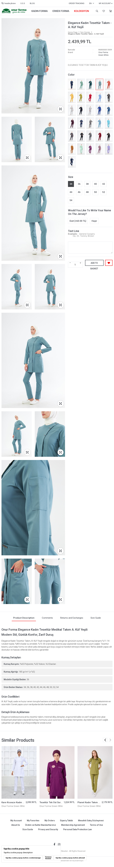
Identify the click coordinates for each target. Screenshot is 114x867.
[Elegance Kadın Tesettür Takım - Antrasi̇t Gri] (90, 136)
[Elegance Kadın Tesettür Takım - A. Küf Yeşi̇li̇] (99, 84)
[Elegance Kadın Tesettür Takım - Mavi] (99, 97)
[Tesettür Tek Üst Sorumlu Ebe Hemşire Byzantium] (57, 772)
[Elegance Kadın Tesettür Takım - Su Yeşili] (81, 149)
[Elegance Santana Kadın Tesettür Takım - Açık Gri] (72, 110)
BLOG (32, 3)
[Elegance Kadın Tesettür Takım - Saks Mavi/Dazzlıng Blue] (99, 110)
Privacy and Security (48, 829)
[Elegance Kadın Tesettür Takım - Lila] (109, 149)
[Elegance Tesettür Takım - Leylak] (99, 149)
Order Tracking (76, 3)
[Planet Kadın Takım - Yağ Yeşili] (95, 772)
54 (71, 200)
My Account (16, 820)
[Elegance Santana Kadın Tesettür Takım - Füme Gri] (109, 97)
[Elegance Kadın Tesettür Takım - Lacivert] (81, 110)
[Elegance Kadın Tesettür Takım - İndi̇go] (81, 123)
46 (79, 192)
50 (95, 192)
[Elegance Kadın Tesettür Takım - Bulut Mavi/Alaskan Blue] (99, 123)
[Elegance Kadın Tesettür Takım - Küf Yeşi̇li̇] (81, 84)
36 (79, 184)
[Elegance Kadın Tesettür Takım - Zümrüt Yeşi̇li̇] (90, 84)
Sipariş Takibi (66, 820)
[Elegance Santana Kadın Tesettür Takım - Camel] (72, 149)
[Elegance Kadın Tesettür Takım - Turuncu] (109, 84)
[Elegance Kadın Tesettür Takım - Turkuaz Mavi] (109, 123)
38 (87, 184)
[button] (110, 740)
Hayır (94, 221)
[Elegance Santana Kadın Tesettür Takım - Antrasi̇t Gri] (90, 123)
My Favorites (103, 11)
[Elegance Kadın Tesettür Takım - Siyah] (81, 136)
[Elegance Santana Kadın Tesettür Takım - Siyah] (109, 136)
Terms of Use (96, 825)
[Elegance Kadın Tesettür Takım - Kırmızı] (90, 97)
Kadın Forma (39, 11)
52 (103, 192)
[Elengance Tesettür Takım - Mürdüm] (72, 123)
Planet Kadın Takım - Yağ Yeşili (93, 802)
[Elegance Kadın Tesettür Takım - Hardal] (72, 97)
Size (70, 176)
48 (87, 192)
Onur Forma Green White (13, 806)
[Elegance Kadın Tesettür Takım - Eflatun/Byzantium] (90, 149)
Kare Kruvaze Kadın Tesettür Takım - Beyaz (24, 802)
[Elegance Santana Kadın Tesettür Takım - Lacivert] (72, 84)
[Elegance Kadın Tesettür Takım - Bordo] (99, 136)
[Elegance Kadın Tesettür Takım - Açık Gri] (90, 110)
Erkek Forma (61, 11)
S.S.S (22, 3)
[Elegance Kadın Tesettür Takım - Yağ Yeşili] (81, 97)
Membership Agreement (73, 825)
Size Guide (27, 829)
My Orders (50, 820)
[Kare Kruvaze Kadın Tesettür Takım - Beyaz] (19, 772)
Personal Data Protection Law (77, 829)
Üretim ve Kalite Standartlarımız (40, 825)
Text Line (73, 231)
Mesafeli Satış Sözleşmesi (91, 820)
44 (71, 192)
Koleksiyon (81, 11)
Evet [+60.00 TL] (78, 221)
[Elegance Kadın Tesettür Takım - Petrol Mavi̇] (109, 110)
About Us (15, 825)
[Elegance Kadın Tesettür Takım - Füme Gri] (72, 136)
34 (71, 184)
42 (103, 184)
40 (95, 184)
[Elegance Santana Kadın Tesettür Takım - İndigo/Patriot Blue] (72, 162)
